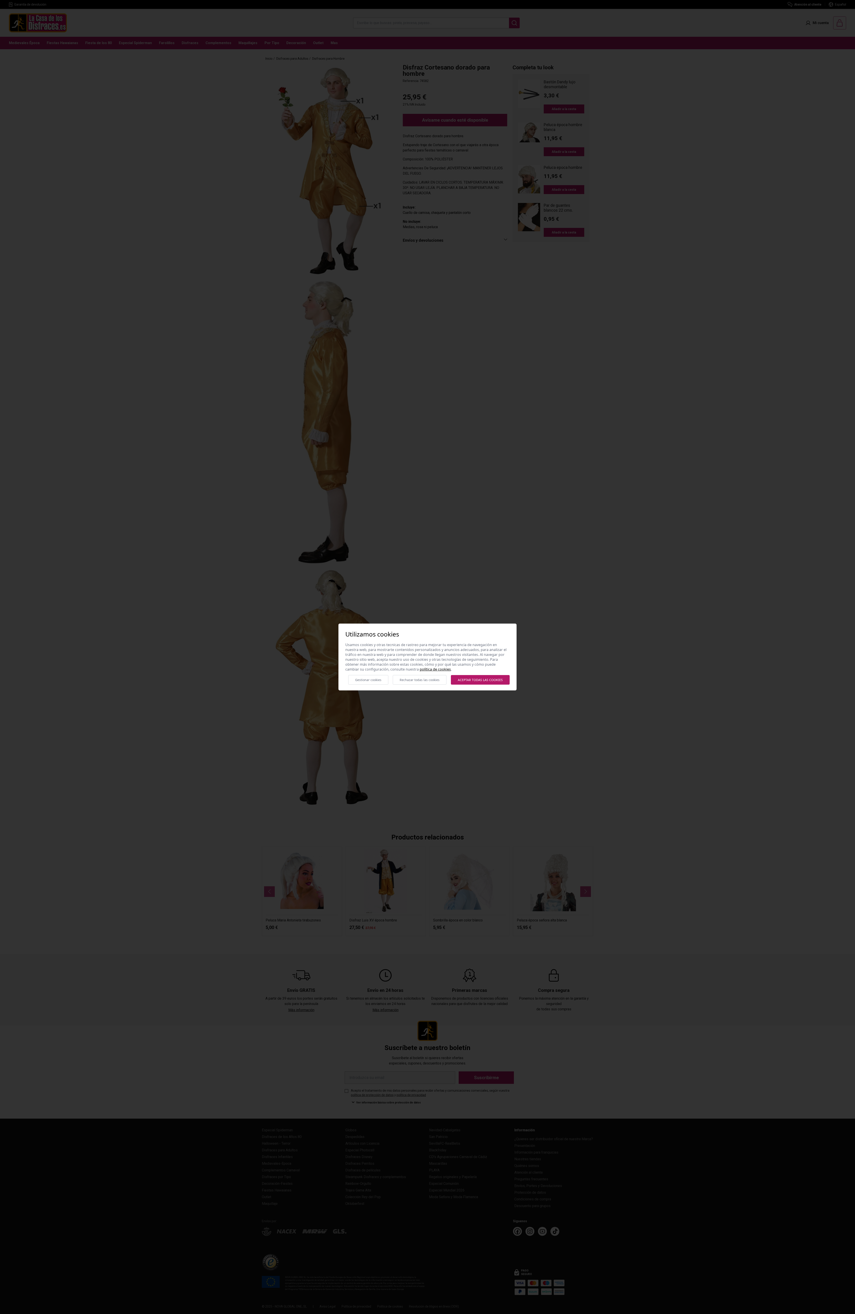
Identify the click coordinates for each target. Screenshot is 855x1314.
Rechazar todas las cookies (420, 680)
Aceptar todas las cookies (480, 680)
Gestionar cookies (368, 680)
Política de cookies (435, 669)
